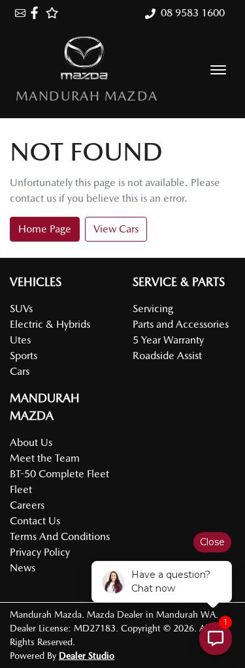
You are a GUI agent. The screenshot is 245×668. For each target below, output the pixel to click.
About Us (31, 442)
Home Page (44, 229)
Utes (20, 340)
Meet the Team (45, 458)
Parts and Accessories (181, 324)
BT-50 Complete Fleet (59, 474)
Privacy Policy (40, 552)
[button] (218, 70)
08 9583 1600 (193, 13)
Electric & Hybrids (50, 324)
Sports (23, 355)
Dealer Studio (86, 655)
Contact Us (35, 521)
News (22, 568)
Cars (19, 371)
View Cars (116, 229)
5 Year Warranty (168, 340)
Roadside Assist (167, 355)
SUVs (21, 308)
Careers (27, 505)
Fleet (21, 489)
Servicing (153, 308)
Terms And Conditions (60, 536)
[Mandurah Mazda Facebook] (37, 13)
